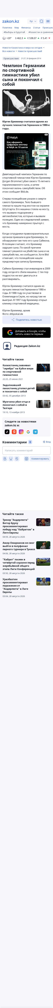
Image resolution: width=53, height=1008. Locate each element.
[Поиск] (41, 21)
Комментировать (40, 458)
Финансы (26, 27)
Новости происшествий (30, 51)
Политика (7, 27)
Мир (16, 27)
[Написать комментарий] (26, 450)
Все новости (8, 51)
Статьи (36, 27)
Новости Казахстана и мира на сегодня (22, 47)
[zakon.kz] (10, 21)
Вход (48, 441)
